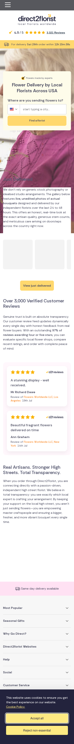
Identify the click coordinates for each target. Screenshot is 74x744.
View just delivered (37, 286)
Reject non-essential (37, 730)
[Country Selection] (14, 109)
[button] (8, 5)
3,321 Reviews (56, 32)
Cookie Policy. (15, 707)
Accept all (37, 718)
